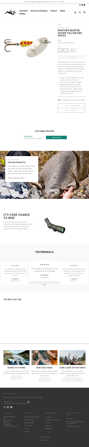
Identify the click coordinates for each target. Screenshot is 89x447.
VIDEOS (62, 11)
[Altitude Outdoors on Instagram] (4, 407)
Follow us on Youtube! (72, 379)
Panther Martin (64, 27)
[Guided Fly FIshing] (16, 357)
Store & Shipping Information (32, 417)
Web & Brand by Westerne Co (73, 426)
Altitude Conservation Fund (52, 420)
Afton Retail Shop (29, 420)
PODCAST (53, 11)
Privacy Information (30, 423)
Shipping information (71, 105)
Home (59, 25)
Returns (27, 428)
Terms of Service (29, 425)
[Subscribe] (28, 401)
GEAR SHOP (24, 11)
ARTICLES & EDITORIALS (39, 11)
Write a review (56, 137)
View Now (44, 379)
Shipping (60, 42)
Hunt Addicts (69, 418)
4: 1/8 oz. (72, 50)
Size (59, 47)
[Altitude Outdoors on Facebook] (8, 407)
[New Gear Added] (44, 357)
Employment (48, 417)
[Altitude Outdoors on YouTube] (11, 407)
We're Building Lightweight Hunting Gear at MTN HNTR (75, 422)
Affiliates (47, 425)
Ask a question (72, 110)
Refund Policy (48, 428)
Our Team (47, 423)
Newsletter (27, 431)
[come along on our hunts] (72, 357)
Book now (16, 377)
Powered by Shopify (44, 440)
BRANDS (22, 14)
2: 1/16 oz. (62, 50)
